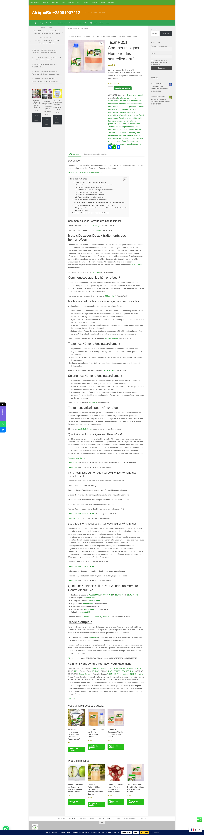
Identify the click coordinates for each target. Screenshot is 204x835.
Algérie (140, 674)
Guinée (85, 3)
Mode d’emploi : (83, 210)
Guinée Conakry (85, 674)
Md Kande (97, 272)
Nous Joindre (73, 518)
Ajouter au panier (122, 88)
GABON (45, 3)
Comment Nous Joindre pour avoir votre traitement (91, 213)
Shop (107, 23)
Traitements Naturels (78, 29)
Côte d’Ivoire (34, 3)
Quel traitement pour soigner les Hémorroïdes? (90, 200)
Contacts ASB (81, 23)
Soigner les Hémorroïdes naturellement (91, 194)
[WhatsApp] (3, 424)
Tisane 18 (97, 617)
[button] (101, 43)
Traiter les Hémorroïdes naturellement (90, 192)
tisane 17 (87, 617)
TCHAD (133, 674)
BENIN (110, 668)
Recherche (154, 30)
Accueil (71, 36)
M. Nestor (93, 402)
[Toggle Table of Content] (124, 179)
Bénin (63, 3)
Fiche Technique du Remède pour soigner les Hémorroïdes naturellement (99, 202)
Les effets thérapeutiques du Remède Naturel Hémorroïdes (94, 205)
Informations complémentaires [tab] (95, 154)
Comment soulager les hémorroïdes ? (90, 187)
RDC (78, 3)
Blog (41, 23)
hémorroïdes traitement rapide (125, 118)
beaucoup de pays (99, 668)
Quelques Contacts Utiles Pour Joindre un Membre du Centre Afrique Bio (102, 208)
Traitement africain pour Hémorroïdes (90, 197)
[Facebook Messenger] (3, 430)
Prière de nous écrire (76, 458)
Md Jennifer (110, 296)
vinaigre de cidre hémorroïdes (129, 144)
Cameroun (54, 3)
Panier (71, 23)
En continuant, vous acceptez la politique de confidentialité (159, 62)
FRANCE (125, 671)
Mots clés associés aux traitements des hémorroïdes (95, 185)
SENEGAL (96, 671)
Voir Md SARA (136, 265)
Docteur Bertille (95, 230)
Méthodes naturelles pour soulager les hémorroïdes (95, 190)
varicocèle (93, 637)
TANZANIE (111, 674)
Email (153, 53)
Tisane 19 (106, 617)
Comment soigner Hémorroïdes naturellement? (90, 182)
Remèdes (49, 23)
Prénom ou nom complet (159, 46)
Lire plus (71, 699)
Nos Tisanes (61, 23)
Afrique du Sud (122, 674)
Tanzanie (111, 3)
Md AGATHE (109, 370)
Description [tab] (75, 154)
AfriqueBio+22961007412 (56, 12)
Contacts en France (98, 3)
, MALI (75, 671)
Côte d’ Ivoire (119, 668)
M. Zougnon (97, 226)
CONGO (117, 671)
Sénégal (71, 3)
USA (132, 671)
